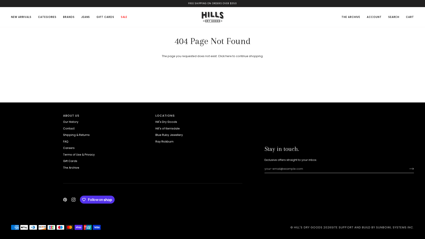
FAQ (65, 141)
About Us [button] (71, 116)
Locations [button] (165, 116)
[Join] (408, 168)
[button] (47, 17)
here (228, 56)
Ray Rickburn (164, 141)
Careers (69, 148)
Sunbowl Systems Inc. (395, 227)
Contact (69, 128)
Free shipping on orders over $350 (212, 3)
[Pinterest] (65, 200)
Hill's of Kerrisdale (167, 128)
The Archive (71, 168)
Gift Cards (70, 161)
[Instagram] (73, 200)
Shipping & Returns (76, 135)
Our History (70, 122)
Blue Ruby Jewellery (169, 135)
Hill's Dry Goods (166, 122)
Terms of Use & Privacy (79, 154)
